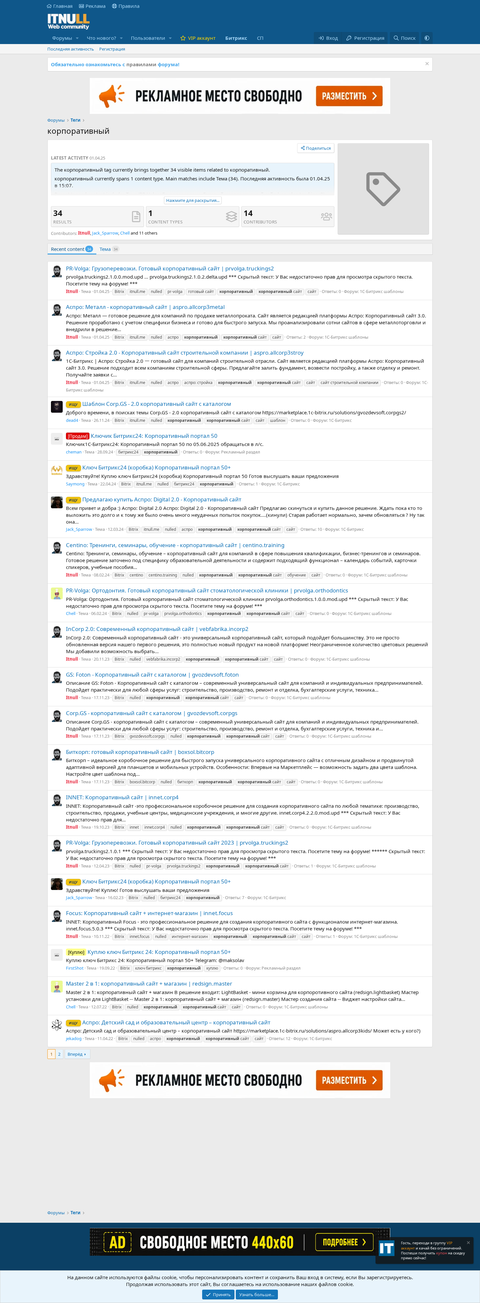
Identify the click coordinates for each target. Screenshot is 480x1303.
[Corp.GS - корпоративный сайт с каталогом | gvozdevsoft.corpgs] (57, 716)
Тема (109, 249)
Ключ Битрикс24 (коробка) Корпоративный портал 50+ (150, 467)
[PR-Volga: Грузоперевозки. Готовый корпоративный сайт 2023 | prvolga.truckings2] (57, 845)
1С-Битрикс (340, 420)
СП (260, 38)
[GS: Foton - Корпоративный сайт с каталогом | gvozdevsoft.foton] (57, 677)
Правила (129, 6)
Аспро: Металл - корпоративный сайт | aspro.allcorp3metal (145, 307)
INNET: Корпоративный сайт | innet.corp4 (122, 797)
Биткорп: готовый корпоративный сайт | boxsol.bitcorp (140, 752)
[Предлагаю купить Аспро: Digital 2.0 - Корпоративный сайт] (57, 502)
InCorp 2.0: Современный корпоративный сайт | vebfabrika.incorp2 (157, 629)
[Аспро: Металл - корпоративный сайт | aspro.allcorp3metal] (57, 310)
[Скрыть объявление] (426, 64)
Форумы (62, 38)
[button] (77, 38)
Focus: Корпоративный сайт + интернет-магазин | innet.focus (149, 913)
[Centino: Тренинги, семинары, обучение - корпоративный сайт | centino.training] (57, 548)
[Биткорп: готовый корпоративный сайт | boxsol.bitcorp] (57, 754)
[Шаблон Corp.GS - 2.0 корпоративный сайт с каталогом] (57, 407)
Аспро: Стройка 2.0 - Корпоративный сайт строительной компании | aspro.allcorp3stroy (185, 352)
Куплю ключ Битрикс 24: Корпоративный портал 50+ (149, 952)
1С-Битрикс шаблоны (382, 291)
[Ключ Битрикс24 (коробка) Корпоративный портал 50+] (57, 470)
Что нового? (101, 38)
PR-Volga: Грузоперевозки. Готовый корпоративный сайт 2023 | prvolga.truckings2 (177, 842)
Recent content (71, 249)
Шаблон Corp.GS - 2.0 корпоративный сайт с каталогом (150, 403)
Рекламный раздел (240, 452)
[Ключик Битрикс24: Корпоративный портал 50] (57, 439)
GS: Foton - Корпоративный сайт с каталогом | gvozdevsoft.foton (152, 674)
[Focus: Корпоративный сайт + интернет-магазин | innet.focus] (57, 916)
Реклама (95, 6)
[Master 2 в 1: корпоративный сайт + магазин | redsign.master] (57, 986)
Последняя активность (70, 49)
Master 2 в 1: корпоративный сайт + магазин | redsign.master (149, 983)
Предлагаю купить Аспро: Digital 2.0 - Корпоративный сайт (155, 499)
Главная (62, 6)
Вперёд (75, 1054)
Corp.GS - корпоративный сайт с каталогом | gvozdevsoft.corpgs (151, 713)
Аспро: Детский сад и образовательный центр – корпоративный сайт (169, 1022)
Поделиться (318, 148)
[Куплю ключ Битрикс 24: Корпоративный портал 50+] (57, 955)
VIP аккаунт (202, 38)
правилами (141, 64)
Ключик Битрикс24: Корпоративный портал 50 (142, 435)
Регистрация (112, 49)
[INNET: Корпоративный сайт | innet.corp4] (57, 800)
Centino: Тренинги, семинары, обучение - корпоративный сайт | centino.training (175, 545)
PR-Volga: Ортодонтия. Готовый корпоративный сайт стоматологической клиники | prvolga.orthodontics (207, 590)
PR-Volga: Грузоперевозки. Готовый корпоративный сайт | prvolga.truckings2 (170, 268)
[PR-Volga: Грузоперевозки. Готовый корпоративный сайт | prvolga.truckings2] (57, 271)
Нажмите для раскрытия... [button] (192, 200)
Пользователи (148, 38)
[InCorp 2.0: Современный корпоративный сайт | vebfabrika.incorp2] (57, 632)
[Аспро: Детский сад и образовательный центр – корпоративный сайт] (57, 1025)
